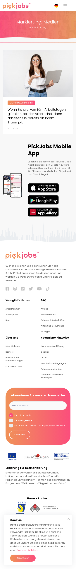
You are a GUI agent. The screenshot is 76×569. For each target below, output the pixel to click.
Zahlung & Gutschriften (53, 320)
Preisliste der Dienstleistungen (14, 359)
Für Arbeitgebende (23, 420)
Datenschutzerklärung (52, 346)
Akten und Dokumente (52, 326)
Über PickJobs (13, 346)
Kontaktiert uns (14, 366)
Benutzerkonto (48, 314)
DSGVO (44, 357)
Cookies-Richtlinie (27, 550)
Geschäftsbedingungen (53, 363)
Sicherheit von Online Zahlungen (52, 376)
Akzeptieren (23, 558)
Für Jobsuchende (22, 415)
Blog (8, 320)
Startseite (33, 27)
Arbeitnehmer (13, 309)
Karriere (10, 352)
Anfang (44, 309)
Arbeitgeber (12, 314)
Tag (44, 27)
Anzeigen (45, 331)
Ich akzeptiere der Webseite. (39, 425)
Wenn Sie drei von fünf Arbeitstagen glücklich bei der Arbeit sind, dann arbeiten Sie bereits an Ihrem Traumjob (37, 116)
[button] (57, 6)
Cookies (45, 352)
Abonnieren (19, 434)
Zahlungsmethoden (51, 369)
